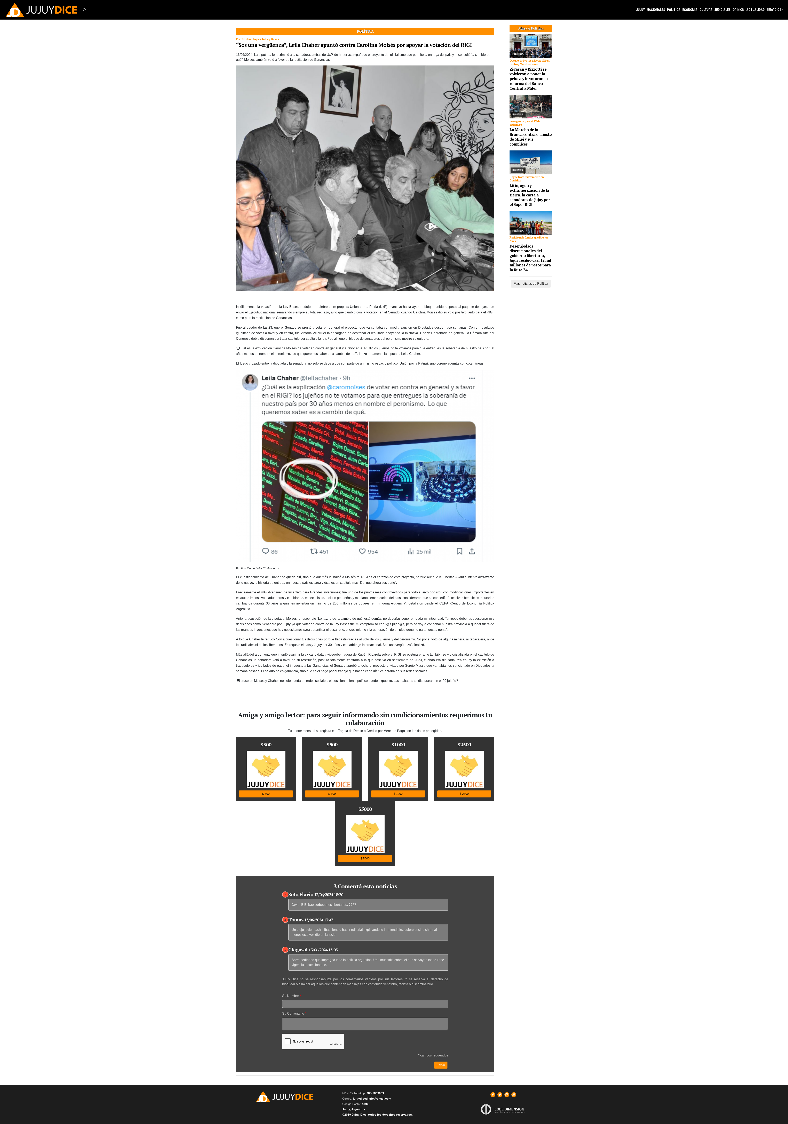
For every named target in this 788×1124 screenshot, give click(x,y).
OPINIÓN (738, 10)
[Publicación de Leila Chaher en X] (365, 468)
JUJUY (640, 10)
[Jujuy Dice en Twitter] (499, 1094)
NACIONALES (656, 10)
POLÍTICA (673, 10)
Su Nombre (290, 996)
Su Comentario (293, 1013)
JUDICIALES (722, 10)
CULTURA (706, 10)
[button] (84, 9)
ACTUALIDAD (755, 10)
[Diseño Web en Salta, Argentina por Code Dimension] (503, 1109)
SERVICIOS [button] (773, 10)
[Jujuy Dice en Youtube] (513, 1094)
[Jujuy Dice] (41, 10)
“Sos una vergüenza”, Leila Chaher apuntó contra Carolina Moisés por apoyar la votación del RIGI (354, 44)
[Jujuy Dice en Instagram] (506, 1094)
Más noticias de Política (531, 283)
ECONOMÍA (690, 10)
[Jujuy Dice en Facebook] (492, 1094)
